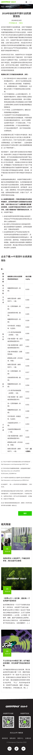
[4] (3, 40)
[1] (22, 32)
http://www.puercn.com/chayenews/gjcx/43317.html (14, 464)
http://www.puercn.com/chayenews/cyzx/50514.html (15, 480)
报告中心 (20, 738)
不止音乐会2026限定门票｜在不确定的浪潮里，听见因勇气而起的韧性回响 (16, 663)
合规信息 (28, 738)
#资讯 (21, 23)
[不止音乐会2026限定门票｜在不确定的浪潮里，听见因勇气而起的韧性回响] (16, 641)
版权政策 (5, 738)
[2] (23, 32)
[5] (8, 62)
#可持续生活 (13, 23)
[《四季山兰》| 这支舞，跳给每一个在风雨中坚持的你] (16, 578)
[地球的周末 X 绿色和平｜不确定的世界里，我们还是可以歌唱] (16, 538)
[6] (1, 503)
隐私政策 (13, 738)
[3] (25, 32)
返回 (25, 513)
